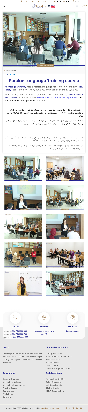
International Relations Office (59, 356)
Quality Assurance (54, 353)
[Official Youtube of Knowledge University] (45, 1)
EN (77, 6)
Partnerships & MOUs (55, 379)
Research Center (53, 359)
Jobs (68, 1)
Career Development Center (58, 368)
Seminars (7, 397)
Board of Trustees (11, 379)
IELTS (58, 1)
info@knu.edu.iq (72, 331)
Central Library (52, 365)
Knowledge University (15, 86)
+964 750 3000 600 (19, 331)
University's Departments (14, 385)
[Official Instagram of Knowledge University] (27, 1)
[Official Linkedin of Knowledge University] (39, 1)
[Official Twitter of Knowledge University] (33, 1)
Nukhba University (54, 385)
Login (83, 6)
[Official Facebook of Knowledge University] (22, 1)
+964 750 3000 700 (19, 334)
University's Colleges (12, 382)
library (8, 89)
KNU (81, 86)
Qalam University (53, 382)
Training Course (10, 388)
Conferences (8, 391)
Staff (77, 1)
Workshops (8, 394)
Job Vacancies (52, 362)
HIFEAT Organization (55, 391)
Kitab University (53, 388)
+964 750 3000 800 (20, 337)
